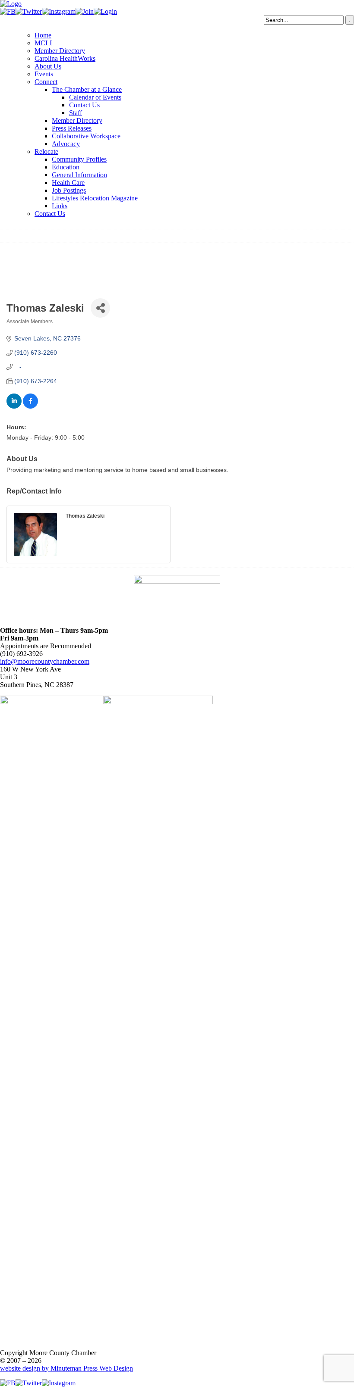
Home (43, 35)
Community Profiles (79, 159)
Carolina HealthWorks (65, 58)
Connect (46, 81)
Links (59, 205)
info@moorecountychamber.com (44, 661)
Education (65, 167)
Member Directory (60, 50)
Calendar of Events (95, 97)
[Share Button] (100, 308)
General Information (79, 174)
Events (44, 74)
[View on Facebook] (30, 406)
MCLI (43, 43)
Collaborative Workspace (86, 136)
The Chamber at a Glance (87, 89)
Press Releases (72, 128)
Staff (75, 112)
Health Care (68, 182)
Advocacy (66, 143)
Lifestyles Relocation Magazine (95, 198)
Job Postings (69, 190)
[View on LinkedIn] (14, 406)
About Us (48, 66)
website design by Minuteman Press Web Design (66, 1368)
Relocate (46, 151)
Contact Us (84, 105)
